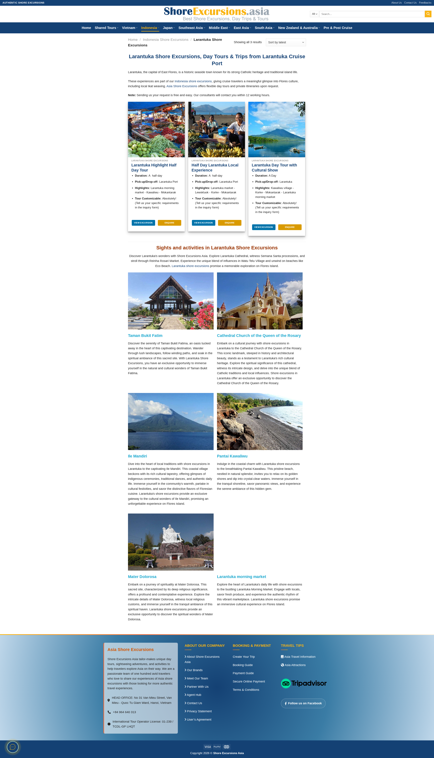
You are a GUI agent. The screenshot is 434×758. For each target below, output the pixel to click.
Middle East (218, 28)
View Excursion (143, 223)
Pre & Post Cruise (338, 28)
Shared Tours (105, 28)
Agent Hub (193, 695)
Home (86, 28)
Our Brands (194, 670)
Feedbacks (425, 2)
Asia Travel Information (299, 656)
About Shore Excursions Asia (202, 659)
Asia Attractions (295, 665)
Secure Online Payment (249, 681)
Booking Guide (243, 665)
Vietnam (128, 28)
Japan (168, 28)
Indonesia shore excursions (193, 81)
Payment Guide (243, 673)
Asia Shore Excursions (181, 86)
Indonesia (149, 28)
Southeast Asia (191, 28)
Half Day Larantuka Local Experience (215, 167)
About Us (396, 2)
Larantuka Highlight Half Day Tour (153, 167)
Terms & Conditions (246, 689)
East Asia (241, 28)
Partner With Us (197, 686)
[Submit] (428, 14)
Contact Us (410, 2)
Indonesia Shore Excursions (166, 39)
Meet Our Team (197, 678)
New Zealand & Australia (298, 28)
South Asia (263, 28)
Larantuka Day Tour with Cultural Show (274, 167)
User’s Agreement (198, 719)
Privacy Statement (199, 711)
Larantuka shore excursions (190, 266)
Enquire (169, 223)
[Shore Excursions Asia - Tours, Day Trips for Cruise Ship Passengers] (217, 14)
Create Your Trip (244, 656)
